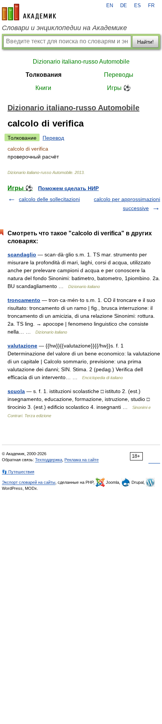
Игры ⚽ (119, 88)
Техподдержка (48, 459)
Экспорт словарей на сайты (28, 482)
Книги (43, 88)
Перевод (53, 138)
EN (109, 5)
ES (137, 5)
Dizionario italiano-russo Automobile (81, 61)
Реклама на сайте (81, 459)
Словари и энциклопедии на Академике (64, 28)
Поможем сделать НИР (68, 188)
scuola (16, 391)
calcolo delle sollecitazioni (49, 199)
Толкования (43, 75)
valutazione (22, 346)
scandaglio (22, 254)
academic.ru (29, 12)
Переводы (118, 75)
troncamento (24, 300)
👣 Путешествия (18, 471)
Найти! (145, 42)
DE (123, 5)
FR (151, 5)
